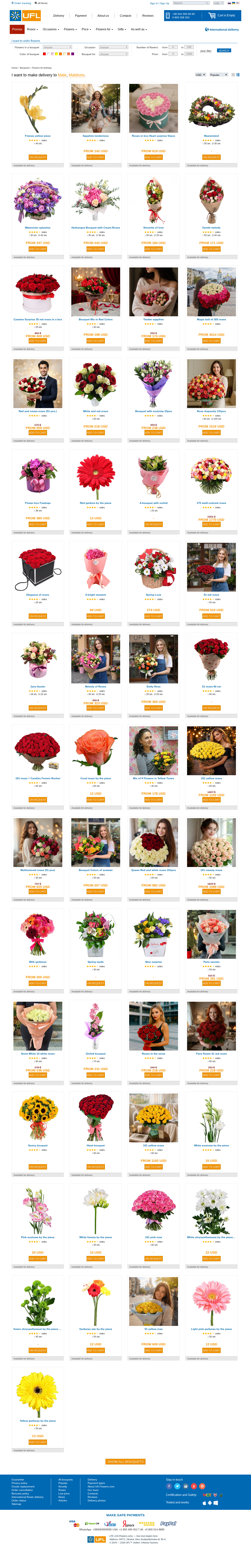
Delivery (92, 1479)
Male (62, 75)
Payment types (96, 1483)
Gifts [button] (121, 29)
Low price (64, 1493)
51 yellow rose (154, 1329)
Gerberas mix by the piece (95, 1329)
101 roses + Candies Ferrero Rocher (37, 778)
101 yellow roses (211, 778)
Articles (62, 1500)
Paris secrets (211, 962)
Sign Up (164, 3)
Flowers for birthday (42, 68)
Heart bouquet (96, 1145)
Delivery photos (97, 1500)
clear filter (205, 51)
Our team (93, 1490)
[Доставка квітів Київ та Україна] (233, 3)
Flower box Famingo (38, 503)
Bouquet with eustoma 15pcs (153, 411)
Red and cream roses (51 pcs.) (38, 411)
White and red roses (95, 411)
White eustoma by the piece (211, 1145)
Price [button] (85, 29)
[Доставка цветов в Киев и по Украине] (229, 3)
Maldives (77, 75)
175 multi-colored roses (211, 503)
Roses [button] (31, 29)
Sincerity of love (153, 227)
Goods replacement (23, 1486)
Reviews (92, 1497)
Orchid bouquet (96, 1053)
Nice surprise (153, 962)
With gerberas (37, 962)
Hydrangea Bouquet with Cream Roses (95, 227)
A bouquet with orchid (154, 503)
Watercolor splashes (38, 227)
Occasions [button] (50, 29)
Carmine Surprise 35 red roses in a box (38, 319)
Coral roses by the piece (95, 778)
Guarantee (18, 1479)
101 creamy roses (211, 870)
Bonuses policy (20, 1493)
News (61, 1497)
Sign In (154, 3)
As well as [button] (138, 29)
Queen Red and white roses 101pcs (153, 870)
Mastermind (211, 136)
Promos (17, 29)
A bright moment (95, 594)
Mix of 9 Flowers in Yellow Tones (153, 778)
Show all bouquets (125, 1462)
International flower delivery (28, 1497)
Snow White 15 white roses (38, 1053)
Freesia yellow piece (38, 136)
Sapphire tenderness (96, 136)
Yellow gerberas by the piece (38, 1421)
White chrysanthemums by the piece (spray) (211, 1237)
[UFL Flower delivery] (25, 15)
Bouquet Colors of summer (96, 870)
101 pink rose (153, 1237)
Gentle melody (211, 227)
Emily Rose (154, 686)
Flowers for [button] (103, 29)
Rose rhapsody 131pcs (211, 411)
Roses (62, 1490)
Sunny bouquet (38, 1145)
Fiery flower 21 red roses (211, 1053)
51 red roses (211, 594)
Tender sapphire (153, 319)
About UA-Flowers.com (101, 1486)
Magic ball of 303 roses (211, 319)
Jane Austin (37, 686)
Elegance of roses (37, 594)
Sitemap (16, 1503)
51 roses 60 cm (211, 686)
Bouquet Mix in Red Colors (96, 319)
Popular (62, 1483)
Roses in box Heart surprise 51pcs (153, 136)
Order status (19, 1500)
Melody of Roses (95, 686)
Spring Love (153, 594)
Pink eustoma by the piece (37, 1237)
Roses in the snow (153, 1053)
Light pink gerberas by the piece (211, 1329)
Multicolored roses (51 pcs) (38, 870)
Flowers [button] (69, 29)
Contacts (93, 1493)
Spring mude (96, 962)
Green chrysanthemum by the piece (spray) (37, 1329)
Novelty (62, 1486)
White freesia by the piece (95, 1237)
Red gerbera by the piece (95, 503)
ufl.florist (42, 3)
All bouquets (65, 1479)
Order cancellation (22, 1490)
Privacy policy (19, 1483)
